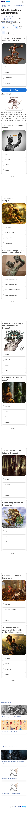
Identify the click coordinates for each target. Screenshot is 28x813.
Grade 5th (10, 18)
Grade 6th (6, 19)
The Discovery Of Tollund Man (9, 778)
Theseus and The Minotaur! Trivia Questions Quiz (13, 762)
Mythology (11, 16)
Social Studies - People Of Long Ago (11, 793)
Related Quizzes (6, 702)
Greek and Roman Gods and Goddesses (12, 731)
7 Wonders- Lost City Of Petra (9, 746)
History (5, 16)
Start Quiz (14, 90)
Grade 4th (6, 18)
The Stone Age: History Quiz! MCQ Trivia (12, 717)
